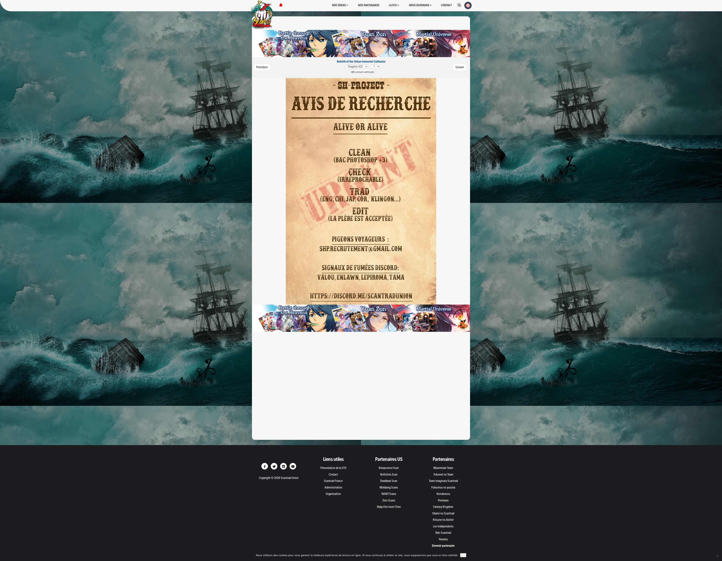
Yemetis (443, 539)
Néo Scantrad (443, 532)
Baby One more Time (389, 506)
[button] (467, 5)
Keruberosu (443, 493)
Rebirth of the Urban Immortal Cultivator (361, 61)
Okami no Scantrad (443, 513)
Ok (463, 555)
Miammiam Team (443, 468)
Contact (446, 5)
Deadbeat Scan (388, 480)
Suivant (459, 67)
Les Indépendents (443, 526)
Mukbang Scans (389, 487)
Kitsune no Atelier (443, 519)
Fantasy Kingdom (443, 506)
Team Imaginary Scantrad (443, 480)
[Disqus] (361, 388)
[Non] (717, 556)
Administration (333, 487)
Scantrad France (333, 480)
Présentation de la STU (333, 468)
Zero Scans (388, 500)
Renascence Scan (389, 468)
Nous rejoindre (419, 5)
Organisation (333, 493)
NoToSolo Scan (388, 474)
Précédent (262, 67)
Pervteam (443, 500)
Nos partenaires (368, 5)
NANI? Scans (388, 493)
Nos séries (339, 5)
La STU (393, 5)
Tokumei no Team (443, 474)
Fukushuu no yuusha (443, 487)
